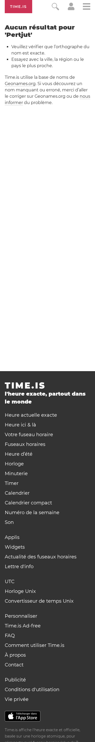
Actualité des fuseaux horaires (41, 557)
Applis (12, 537)
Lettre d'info (19, 566)
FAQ (10, 635)
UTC (10, 581)
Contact (14, 665)
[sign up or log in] (71, 8)
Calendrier (17, 493)
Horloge (14, 464)
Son (9, 522)
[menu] (86, 7)
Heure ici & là (20, 425)
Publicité (15, 680)
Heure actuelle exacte (31, 415)
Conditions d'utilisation (32, 689)
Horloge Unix (20, 591)
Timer (11, 483)
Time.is (18, 6)
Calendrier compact (28, 503)
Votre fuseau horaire (29, 435)
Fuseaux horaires (25, 444)
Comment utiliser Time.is (34, 645)
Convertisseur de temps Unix (39, 601)
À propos (15, 655)
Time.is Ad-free (23, 626)
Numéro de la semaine (32, 512)
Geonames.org (20, 83)
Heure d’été (18, 454)
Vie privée (16, 699)
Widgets (15, 547)
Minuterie (16, 473)
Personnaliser (21, 616)
